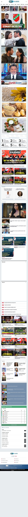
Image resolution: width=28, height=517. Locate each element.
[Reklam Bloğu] (14, 82)
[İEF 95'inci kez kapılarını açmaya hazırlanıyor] (7, 341)
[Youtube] (16, 456)
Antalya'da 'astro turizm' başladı (23, 145)
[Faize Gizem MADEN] (16, 369)
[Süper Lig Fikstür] (25, 427)
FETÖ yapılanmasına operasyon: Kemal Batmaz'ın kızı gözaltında (6, 146)
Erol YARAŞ (8, 197)
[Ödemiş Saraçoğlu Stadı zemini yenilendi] (20, 331)
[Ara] (26, 1)
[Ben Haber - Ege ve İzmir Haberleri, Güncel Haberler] (14, 1)
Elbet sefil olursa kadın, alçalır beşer (10, 369)
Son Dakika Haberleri (4, 462)
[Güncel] (25, 282)
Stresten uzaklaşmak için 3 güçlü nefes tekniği (22, 373)
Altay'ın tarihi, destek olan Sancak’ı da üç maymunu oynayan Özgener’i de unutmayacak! (8, 189)
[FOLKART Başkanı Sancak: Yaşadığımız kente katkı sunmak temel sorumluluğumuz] (20, 341)
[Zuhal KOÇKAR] (4, 374)
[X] (13, 456)
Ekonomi (12, 4)
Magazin (18, 4)
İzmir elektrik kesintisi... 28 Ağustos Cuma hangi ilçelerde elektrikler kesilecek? (15, 141)
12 (25, 29)
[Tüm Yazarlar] (25, 361)
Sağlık (15, 4)
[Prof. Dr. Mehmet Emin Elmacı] (4, 369)
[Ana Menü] (1, 1)
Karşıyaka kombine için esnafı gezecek (10, 302)
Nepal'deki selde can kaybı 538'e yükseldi (10, 309)
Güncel (4, 4)
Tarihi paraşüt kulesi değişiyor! (15, 145)
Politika (7, 4)
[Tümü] (25, 235)
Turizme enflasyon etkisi (10, 378)
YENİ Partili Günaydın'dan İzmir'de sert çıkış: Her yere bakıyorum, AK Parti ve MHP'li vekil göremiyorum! (20, 358)
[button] (2, 21)
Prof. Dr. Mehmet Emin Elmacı (10, 370)
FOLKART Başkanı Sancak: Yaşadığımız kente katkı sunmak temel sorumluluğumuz (6, 141)
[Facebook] (12, 456)
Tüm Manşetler (17, 460)
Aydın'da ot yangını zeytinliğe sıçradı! (10, 307)
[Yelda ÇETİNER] (16, 374)
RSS (7, 465)
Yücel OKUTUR (8, 379)
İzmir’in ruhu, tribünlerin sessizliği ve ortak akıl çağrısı (20, 189)
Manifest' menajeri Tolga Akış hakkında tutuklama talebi (12, 314)
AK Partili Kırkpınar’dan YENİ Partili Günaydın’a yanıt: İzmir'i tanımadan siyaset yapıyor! (7, 325)
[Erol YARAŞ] (4, 364)
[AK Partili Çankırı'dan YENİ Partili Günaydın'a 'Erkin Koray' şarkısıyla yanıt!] (20, 319)
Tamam (13, 470)
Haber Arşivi (16, 462)
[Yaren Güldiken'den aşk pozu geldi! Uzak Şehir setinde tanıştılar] (6, 231)
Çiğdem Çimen (20, 197)
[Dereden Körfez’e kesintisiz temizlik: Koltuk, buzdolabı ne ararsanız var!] (7, 331)
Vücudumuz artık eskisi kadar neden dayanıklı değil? (22, 369)
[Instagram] (14, 456)
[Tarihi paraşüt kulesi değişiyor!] (7, 352)
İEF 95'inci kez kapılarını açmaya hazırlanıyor (23, 141)
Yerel (1, 4)
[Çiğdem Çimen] (16, 364)
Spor (9, 4)
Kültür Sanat (22, 4)
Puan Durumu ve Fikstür (5, 460)
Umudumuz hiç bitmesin (10, 373)
